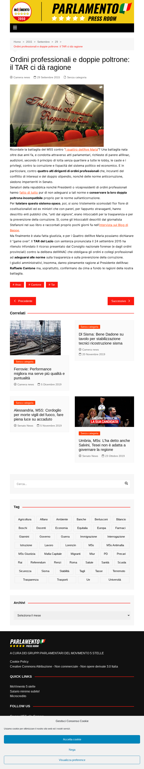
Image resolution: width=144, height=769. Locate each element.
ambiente (62, 519)
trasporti (62, 579)
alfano (44, 519)
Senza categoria (76, 77)
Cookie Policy (19, 661)
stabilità (64, 571)
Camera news (22, 77)
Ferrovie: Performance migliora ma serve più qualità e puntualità (39, 373)
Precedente (25, 301)
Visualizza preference (72, 760)
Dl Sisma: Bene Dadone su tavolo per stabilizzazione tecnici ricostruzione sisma (101, 338)
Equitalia (82, 528)
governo (45, 536)
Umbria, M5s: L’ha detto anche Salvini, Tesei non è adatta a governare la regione (104, 445)
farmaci (120, 528)
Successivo (118, 301)
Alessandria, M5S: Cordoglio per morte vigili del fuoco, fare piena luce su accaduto (38, 414)
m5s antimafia (115, 545)
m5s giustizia (26, 553)
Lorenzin (70, 545)
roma (73, 562)
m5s (91, 545)
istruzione (26, 545)
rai (20, 562)
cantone (36, 284)
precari (121, 553)
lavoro (49, 545)
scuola (122, 562)
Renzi (57, 562)
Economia (61, 528)
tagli (82, 571)
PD (106, 553)
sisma (45, 571)
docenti (41, 528)
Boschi (23, 528)
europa (101, 528)
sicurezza (25, 571)
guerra (65, 536)
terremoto (119, 571)
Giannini (24, 536)
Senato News (25, 425)
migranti (75, 553)
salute (89, 562)
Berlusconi (101, 519)
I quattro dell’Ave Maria (81, 149)
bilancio (121, 519)
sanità (105, 562)
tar (53, 284)
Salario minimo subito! (25, 691)
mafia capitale (53, 553)
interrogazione (116, 536)
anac (18, 284)
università (115, 579)
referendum (38, 562)
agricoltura (24, 519)
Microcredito (18, 696)
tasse (99, 571)
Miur (92, 553)
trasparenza (30, 579)
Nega (72, 749)
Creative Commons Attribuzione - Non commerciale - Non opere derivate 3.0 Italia (64, 666)
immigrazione (88, 536)
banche (81, 519)
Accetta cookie (72, 739)
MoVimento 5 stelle (22, 686)
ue (88, 579)
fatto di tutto (29, 192)
